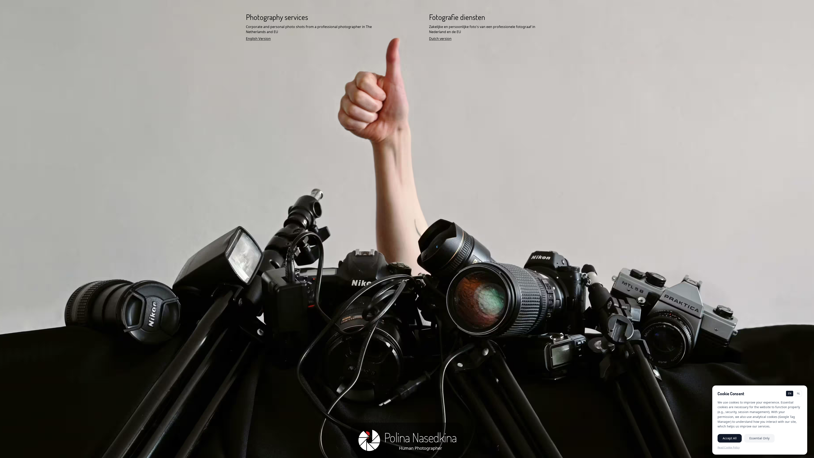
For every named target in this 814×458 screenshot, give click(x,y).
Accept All (730, 438)
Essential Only (759, 438)
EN (789, 393)
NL (798, 393)
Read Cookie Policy (729, 447)
